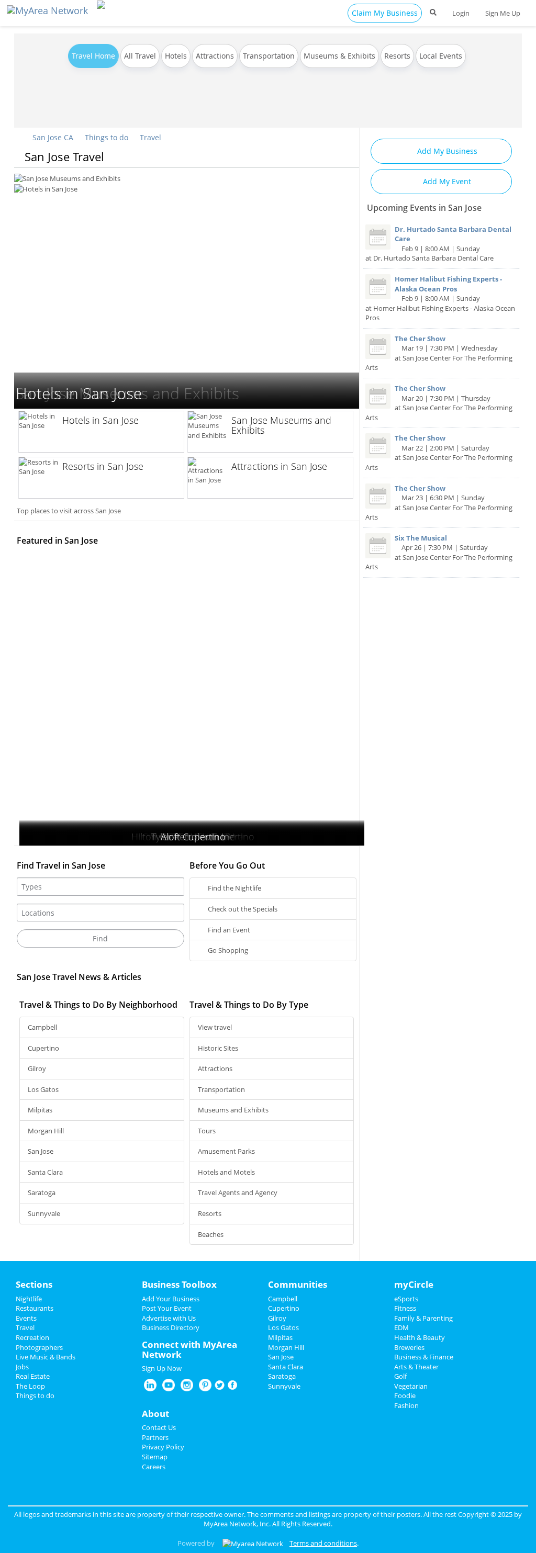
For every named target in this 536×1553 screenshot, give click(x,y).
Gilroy (37, 1068)
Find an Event (228, 930)
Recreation (32, 1337)
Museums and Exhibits (233, 1110)
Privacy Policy (163, 1446)
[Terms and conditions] (252, 1543)
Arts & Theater (416, 1366)
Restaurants (34, 1308)
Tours (207, 1130)
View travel (215, 1027)
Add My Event (446, 181)
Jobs (22, 1366)
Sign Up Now (162, 1368)
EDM (401, 1327)
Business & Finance (423, 1356)
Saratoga (41, 1192)
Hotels (176, 56)
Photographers (39, 1347)
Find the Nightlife (233, 888)
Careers (153, 1466)
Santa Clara (45, 1172)
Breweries (409, 1347)
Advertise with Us (169, 1318)
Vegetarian (411, 1386)
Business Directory (170, 1327)
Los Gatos (43, 1089)
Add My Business (446, 151)
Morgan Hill (46, 1130)
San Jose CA (51, 137)
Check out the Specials (241, 909)
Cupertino (43, 1048)
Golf (400, 1376)
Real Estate (33, 1376)
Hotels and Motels (226, 1172)
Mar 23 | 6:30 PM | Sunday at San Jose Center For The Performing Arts (438, 502)
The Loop (30, 1386)
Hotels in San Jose (41, 178)
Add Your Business (170, 1298)
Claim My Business (385, 13)
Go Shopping (227, 950)
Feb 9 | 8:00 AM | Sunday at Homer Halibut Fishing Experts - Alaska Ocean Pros (440, 298)
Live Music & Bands (45, 1356)
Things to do (106, 137)
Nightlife (29, 1298)
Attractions (215, 56)
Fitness (405, 1308)
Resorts (397, 56)
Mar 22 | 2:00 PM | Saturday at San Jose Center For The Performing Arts (438, 452)
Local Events (440, 56)
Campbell (42, 1027)
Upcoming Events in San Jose (424, 207)
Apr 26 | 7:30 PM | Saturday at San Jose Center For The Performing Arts (438, 552)
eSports (406, 1298)
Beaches (211, 1234)
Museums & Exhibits (339, 56)
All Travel (140, 56)
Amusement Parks (226, 1151)
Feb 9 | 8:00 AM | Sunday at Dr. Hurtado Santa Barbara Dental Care (438, 243)
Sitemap (155, 1456)
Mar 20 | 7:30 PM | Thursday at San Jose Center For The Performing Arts (438, 403)
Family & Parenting (423, 1318)
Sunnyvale (44, 1213)
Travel (150, 137)
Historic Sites (218, 1048)
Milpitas (40, 1110)
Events (26, 1318)
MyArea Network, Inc (236, 1523)
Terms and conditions (323, 1543)
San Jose (40, 1151)
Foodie (405, 1395)
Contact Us (159, 1427)
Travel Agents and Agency (237, 1192)
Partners (155, 1437)
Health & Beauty (419, 1337)
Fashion (406, 1405)
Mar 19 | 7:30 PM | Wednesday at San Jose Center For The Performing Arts (438, 353)
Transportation (269, 56)
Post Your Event (167, 1308)
